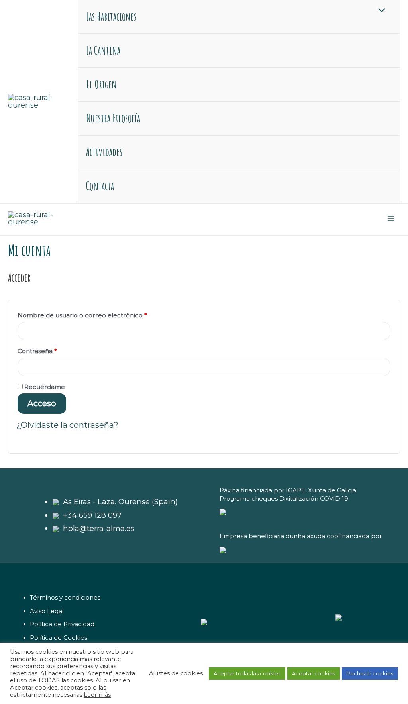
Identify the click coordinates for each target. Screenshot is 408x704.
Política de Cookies (58, 637)
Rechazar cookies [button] (370, 673)
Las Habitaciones (111, 17)
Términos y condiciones (65, 597)
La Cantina (103, 50)
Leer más (97, 694)
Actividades (104, 152)
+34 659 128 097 (92, 515)
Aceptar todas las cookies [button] (247, 673)
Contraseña (54, 350)
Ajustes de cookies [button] (176, 673)
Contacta (100, 186)
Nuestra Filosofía (113, 118)
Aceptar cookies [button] (313, 673)
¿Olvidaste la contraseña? (67, 425)
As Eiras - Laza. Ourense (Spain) (120, 501)
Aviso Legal (47, 611)
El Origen (101, 84)
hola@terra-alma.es (98, 528)
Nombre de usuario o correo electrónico (99, 314)
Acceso (41, 403)
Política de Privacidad (62, 624)
